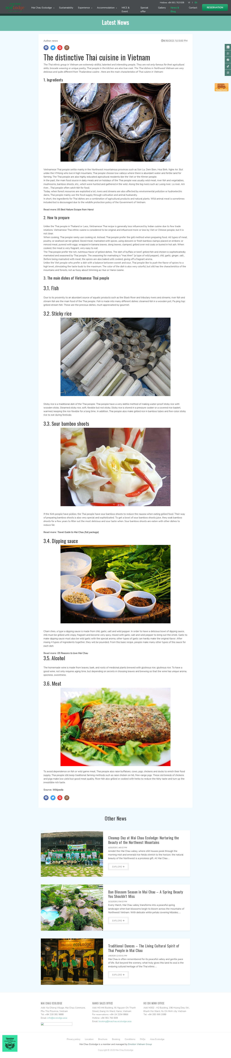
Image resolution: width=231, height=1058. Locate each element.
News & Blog (174, 9)
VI (189, 2)
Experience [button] (84, 7)
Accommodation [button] (106, 7)
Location (89, 1039)
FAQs (142, 1039)
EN (196, 2)
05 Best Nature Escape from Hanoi (75, 209)
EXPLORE (117, 866)
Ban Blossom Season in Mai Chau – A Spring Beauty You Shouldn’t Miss (145, 894)
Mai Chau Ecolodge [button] (41, 7)
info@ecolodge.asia (57, 1017)
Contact (193, 7)
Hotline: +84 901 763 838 (172, 2)
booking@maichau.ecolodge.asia (115, 1021)
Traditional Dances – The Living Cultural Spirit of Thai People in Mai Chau (143, 948)
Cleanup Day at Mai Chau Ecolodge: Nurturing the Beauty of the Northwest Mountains (143, 840)
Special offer (144, 9)
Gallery (162, 7)
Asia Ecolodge (157, 1039)
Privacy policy (73, 1039)
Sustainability (66, 7)
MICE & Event (125, 9)
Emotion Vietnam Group (140, 1044)
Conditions (130, 1039)
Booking (116, 1039)
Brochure (102, 1039)
